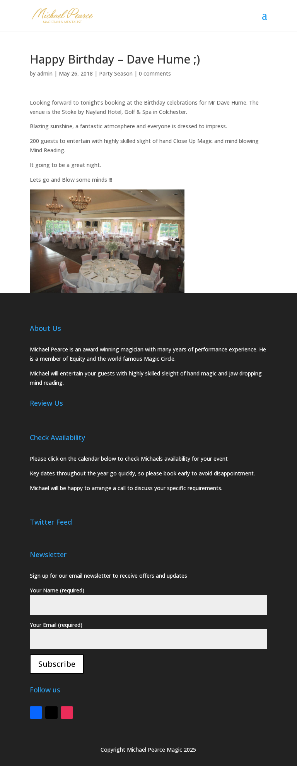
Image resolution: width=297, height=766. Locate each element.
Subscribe (56, 664)
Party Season (116, 73)
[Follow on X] (51, 712)
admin (45, 73)
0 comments (155, 73)
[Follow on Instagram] (67, 712)
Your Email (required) (56, 624)
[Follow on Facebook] (36, 712)
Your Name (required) (57, 590)
